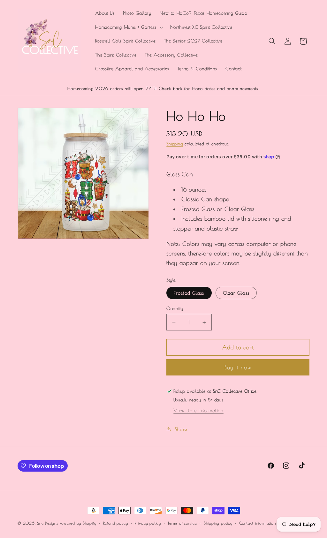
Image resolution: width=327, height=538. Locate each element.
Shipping (174, 143)
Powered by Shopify (78, 523)
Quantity (174, 308)
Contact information (257, 523)
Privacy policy (148, 523)
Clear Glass (236, 293)
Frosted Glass (189, 293)
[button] (128, 27)
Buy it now (238, 367)
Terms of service (182, 523)
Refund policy (115, 523)
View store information (198, 410)
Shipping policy (218, 523)
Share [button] (181, 429)
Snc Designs (47, 523)
